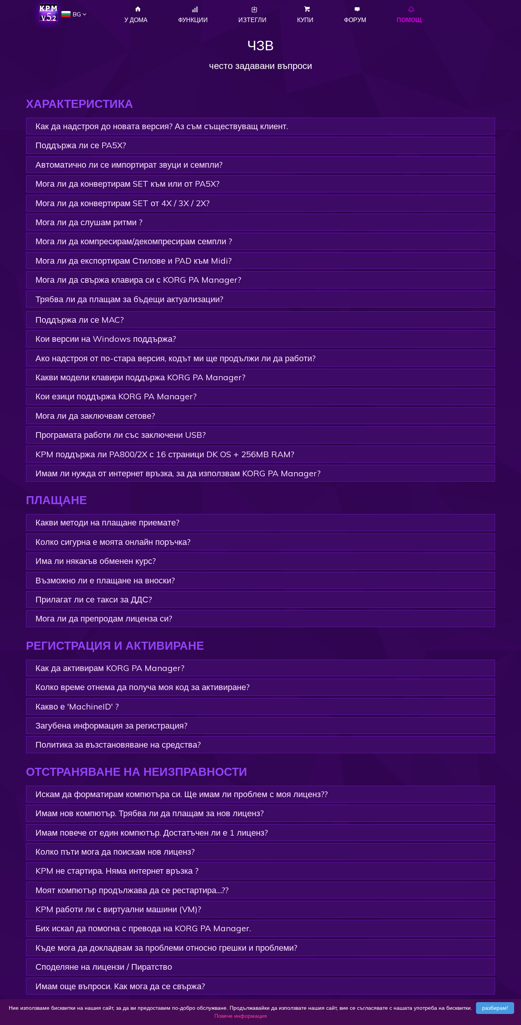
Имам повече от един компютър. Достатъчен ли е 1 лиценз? (151, 832)
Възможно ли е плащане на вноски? (105, 580)
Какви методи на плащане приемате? (107, 522)
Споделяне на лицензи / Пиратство (103, 966)
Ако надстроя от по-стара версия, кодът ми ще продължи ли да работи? (175, 358)
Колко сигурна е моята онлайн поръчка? (112, 542)
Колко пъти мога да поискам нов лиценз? (115, 851)
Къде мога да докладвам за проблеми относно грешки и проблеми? (166, 947)
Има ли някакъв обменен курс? (95, 561)
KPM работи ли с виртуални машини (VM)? (118, 909)
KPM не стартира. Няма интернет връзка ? (116, 870)
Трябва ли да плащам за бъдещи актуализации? (129, 299)
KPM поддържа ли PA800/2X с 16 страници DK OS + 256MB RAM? (164, 454)
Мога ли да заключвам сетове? (95, 415)
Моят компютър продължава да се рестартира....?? (131, 890)
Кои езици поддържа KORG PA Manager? (115, 396)
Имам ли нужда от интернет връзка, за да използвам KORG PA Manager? (177, 473)
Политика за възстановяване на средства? (118, 744)
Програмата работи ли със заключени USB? (120, 434)
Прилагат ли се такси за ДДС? (93, 599)
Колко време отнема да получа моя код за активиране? (142, 687)
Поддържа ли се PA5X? (80, 145)
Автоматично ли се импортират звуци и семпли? (128, 164)
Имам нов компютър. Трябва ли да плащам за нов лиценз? (149, 813)
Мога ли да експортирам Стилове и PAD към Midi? (133, 260)
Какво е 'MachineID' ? (77, 706)
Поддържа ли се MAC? (79, 319)
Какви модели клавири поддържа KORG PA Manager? (140, 377)
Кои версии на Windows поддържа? (105, 338)
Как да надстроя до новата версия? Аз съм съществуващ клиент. (161, 126)
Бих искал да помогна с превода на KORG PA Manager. (143, 928)
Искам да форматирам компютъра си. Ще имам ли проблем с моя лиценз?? (181, 794)
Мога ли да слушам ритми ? (88, 222)
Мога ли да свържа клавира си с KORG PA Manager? (138, 279)
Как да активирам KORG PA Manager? (109, 668)
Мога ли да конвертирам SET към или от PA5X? (127, 183)
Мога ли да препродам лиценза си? (103, 618)
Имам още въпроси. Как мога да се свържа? (120, 986)
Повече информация (240, 1016)
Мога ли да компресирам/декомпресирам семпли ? (133, 241)
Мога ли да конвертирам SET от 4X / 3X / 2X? (122, 203)
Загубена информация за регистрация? (111, 725)
